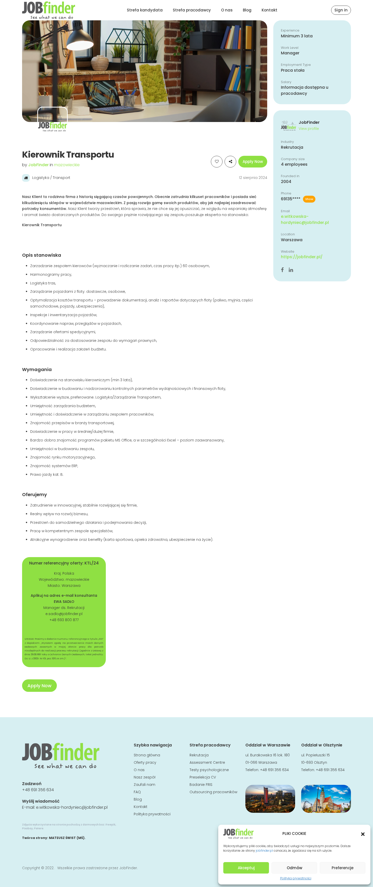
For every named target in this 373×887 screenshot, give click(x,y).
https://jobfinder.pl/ (302, 257)
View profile (309, 128)
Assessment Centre (207, 762)
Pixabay (27, 828)
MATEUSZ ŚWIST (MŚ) (66, 838)
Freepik (110, 825)
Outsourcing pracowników (213, 791)
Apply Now (253, 161)
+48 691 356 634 (38, 790)
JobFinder (39, 165)
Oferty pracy (145, 762)
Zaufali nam (144, 784)
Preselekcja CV (203, 777)
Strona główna (147, 755)
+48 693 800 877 (64, 619)
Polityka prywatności (295, 878)
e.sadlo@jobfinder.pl (63, 613)
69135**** (297, 199)
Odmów (294, 867)
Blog (247, 10)
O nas (227, 10)
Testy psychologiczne (209, 769)
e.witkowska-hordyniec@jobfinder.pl (305, 219)
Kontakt (269, 10)
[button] (362, 833)
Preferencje (342, 867)
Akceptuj (246, 867)
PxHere (38, 828)
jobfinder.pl (264, 850)
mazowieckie (67, 165)
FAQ (137, 791)
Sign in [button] (341, 10)
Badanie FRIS (201, 784)
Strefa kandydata (145, 10)
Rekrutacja (199, 755)
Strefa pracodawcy (192, 10)
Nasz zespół (144, 777)
